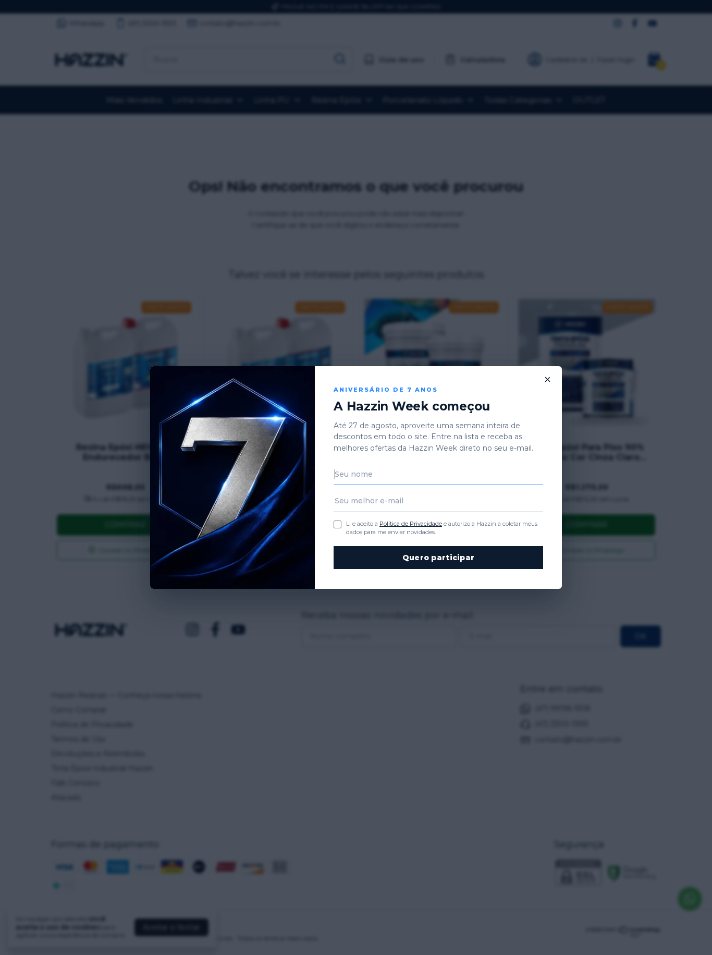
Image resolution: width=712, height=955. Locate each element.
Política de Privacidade (410, 523)
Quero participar (438, 557)
